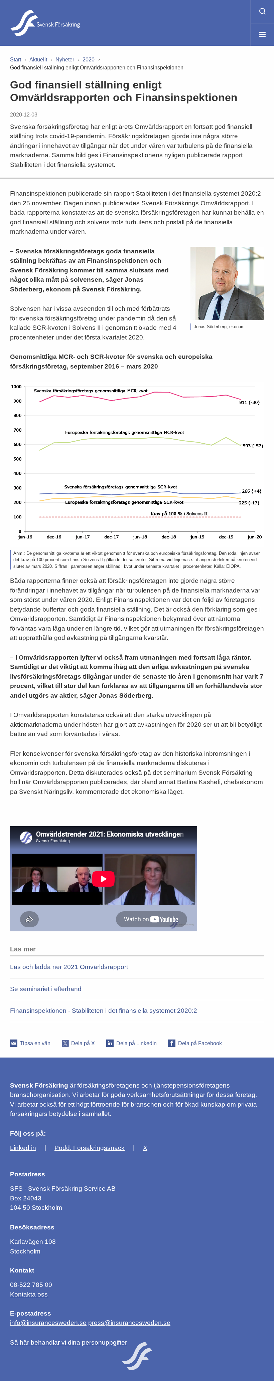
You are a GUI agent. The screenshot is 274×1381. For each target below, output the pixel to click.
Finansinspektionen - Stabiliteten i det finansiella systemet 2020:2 (103, 1010)
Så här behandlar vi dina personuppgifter (68, 1342)
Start (15, 59)
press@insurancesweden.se (129, 1322)
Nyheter (64, 59)
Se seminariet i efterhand (46, 988)
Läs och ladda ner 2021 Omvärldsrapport (69, 966)
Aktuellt (38, 59)
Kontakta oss (29, 1294)
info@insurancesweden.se (48, 1322)
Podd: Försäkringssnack (89, 1147)
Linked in (23, 1147)
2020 (89, 59)
